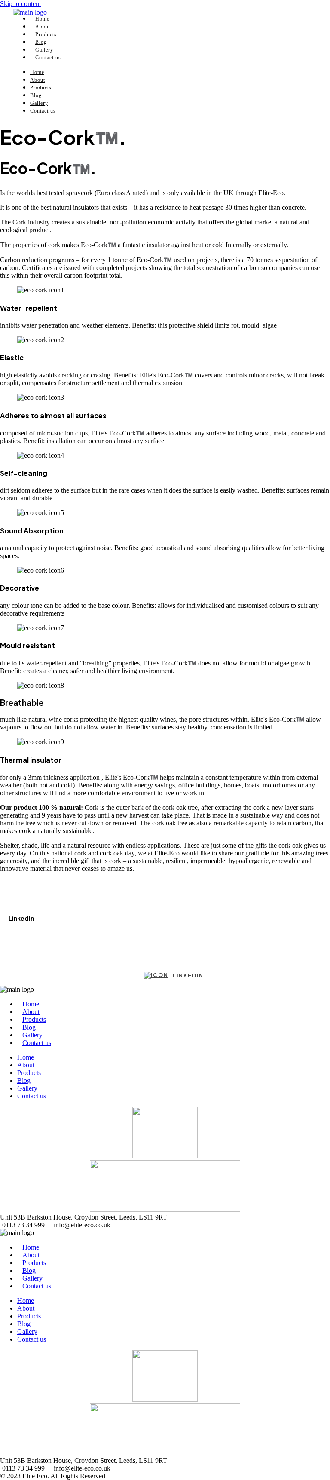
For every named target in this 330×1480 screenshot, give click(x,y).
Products (41, 88)
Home (37, 72)
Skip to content (20, 3)
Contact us (48, 58)
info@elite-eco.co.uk (82, 1225)
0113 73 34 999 (23, 1225)
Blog (36, 95)
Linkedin (188, 975)
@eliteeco (22, 935)
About (37, 80)
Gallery (39, 103)
